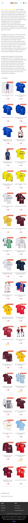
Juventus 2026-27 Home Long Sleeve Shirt (7, 411)
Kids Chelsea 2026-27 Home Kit (7, 96)
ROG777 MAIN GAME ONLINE (8, 9)
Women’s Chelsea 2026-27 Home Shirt (20, 96)
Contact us (3, 508)
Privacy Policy (17, 508)
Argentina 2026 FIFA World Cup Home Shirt (20, 387)
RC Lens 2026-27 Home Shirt (7, 228)
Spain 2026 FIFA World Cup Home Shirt (20, 456)
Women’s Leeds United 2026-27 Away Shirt (20, 162)
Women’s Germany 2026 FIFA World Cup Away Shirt (20, 273)
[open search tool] (21, 3)
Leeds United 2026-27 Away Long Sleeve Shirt (7, 185)
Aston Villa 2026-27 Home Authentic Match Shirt (7, 387)
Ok (14, 521)
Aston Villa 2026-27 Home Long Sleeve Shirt (7, 365)
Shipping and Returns (19, 510)
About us (3, 505)
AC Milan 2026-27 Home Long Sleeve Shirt (7, 456)
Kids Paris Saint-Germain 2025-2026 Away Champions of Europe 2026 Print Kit (20, 141)
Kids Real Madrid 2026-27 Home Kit (7, 296)
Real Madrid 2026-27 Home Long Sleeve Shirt (20, 251)
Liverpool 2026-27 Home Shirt (7, 339)
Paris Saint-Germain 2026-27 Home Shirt (20, 296)
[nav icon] (2, 3)
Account (3, 510)
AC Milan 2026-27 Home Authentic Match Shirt (7, 481)
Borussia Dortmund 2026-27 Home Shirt (20, 365)
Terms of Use (17, 505)
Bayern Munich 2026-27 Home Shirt (20, 318)
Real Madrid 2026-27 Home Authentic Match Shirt (7, 273)
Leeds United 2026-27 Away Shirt (20, 185)
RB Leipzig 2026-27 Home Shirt (8, 434)
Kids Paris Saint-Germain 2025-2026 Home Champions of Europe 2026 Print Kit (7, 163)
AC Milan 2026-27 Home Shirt (20, 206)
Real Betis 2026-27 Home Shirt (8, 251)
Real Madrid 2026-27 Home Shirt (7, 207)
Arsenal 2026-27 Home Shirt (20, 480)
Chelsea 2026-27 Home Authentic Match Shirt (7, 140)
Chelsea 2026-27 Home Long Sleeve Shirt (20, 118)
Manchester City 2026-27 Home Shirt (20, 434)
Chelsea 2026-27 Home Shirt (7, 117)
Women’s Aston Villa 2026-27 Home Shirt (20, 411)
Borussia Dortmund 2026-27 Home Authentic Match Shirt (7, 318)
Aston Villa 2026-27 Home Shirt (20, 229)
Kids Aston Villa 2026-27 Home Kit (20, 340)
